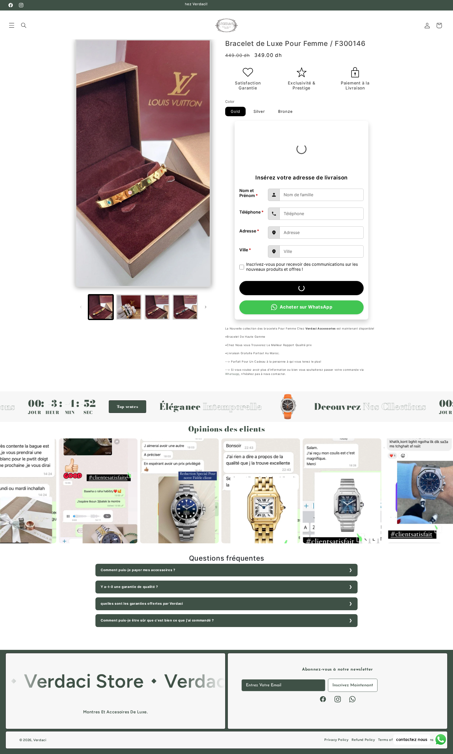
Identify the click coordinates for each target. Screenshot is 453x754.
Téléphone (251, 212)
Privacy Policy (336, 740)
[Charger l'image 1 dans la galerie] (101, 307)
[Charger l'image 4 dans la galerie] (185, 307)
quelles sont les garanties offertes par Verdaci (142, 604)
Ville (245, 249)
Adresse (249, 231)
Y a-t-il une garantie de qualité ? (129, 587)
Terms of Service (392, 740)
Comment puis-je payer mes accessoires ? (138, 570)
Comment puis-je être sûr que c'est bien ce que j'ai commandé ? (157, 620)
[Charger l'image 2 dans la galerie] (129, 307)
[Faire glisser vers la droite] (205, 307)
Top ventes (89, 407)
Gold (235, 111)
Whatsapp (232, 374)
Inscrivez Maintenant (352, 685)
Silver (259, 111)
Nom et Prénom (248, 193)
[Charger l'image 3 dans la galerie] (157, 307)
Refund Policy (363, 740)
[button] (12, 25)
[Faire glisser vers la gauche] (81, 307)
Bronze (285, 111)
